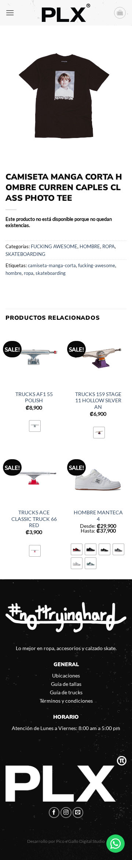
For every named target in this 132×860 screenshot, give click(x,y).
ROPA (108, 246)
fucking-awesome (96, 265)
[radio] (34, 426)
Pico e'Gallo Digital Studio (80, 841)
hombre (14, 273)
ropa (28, 273)
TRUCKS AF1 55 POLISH (34, 397)
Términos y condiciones (66, 701)
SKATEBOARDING (25, 254)
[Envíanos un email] (78, 812)
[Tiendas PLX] (66, 13)
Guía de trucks (66, 692)
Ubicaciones (66, 675)
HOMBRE (90, 246)
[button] (10, 13)
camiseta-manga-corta (52, 265)
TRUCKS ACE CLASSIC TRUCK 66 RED (34, 519)
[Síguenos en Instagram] (66, 812)
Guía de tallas (66, 684)
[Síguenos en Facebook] (54, 812)
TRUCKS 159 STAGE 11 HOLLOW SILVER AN (98, 400)
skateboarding (51, 273)
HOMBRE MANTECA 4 (98, 516)
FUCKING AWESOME (54, 246)
